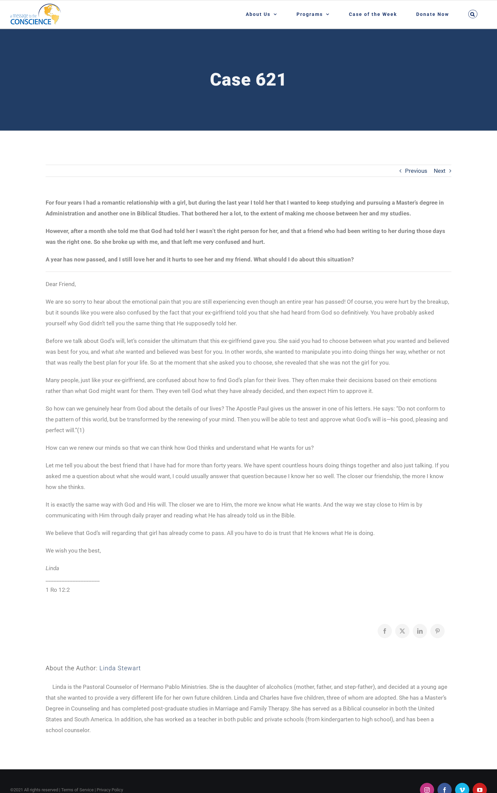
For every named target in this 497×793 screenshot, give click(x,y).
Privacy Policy (110, 789)
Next (440, 170)
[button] (472, 14)
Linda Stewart (120, 668)
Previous (416, 170)
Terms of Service (77, 789)
